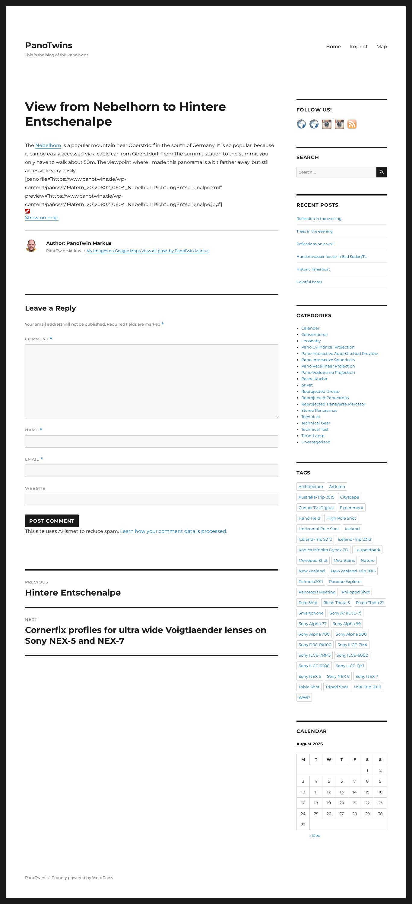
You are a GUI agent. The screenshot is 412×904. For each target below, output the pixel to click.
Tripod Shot (336, 686)
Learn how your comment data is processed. (173, 531)
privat (307, 385)
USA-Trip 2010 (367, 686)
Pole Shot (308, 602)
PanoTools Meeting (317, 592)
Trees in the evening (314, 231)
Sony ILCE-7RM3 (315, 655)
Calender (310, 328)
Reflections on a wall (315, 244)
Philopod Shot (356, 592)
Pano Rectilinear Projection (328, 366)
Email (34, 459)
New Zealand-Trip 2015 (353, 570)
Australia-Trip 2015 (316, 497)
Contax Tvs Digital (316, 507)
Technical (310, 416)
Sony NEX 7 (367, 676)
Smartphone (311, 613)
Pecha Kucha (314, 378)
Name (34, 430)
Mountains (344, 560)
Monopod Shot (313, 560)
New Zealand (312, 570)
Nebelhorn (48, 145)
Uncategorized (316, 441)
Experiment (351, 507)
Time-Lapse (313, 435)
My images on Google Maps (114, 250)
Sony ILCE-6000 (352, 655)
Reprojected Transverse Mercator (333, 404)
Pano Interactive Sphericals (328, 359)
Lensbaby (311, 340)
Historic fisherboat (313, 269)
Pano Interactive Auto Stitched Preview (339, 353)
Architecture (311, 486)
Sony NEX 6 (338, 676)
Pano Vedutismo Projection (328, 372)
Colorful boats (309, 282)
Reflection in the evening (318, 218)
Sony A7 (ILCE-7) (345, 613)
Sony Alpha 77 (313, 623)
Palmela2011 (311, 581)
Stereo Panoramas (319, 410)
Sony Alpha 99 (347, 623)
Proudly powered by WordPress (82, 877)
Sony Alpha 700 (314, 634)
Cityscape (349, 497)
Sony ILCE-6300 (314, 665)
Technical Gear (315, 423)
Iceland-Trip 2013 (354, 539)
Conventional (314, 334)
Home (333, 46)
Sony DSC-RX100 (315, 644)
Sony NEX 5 (310, 676)
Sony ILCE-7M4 (352, 644)
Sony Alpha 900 (351, 634)
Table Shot (309, 686)
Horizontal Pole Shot (319, 528)
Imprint (359, 46)
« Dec (314, 835)
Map (381, 46)
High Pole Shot (341, 518)
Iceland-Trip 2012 (315, 539)
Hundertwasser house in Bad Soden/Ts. (331, 256)
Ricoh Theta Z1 (370, 602)
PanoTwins (48, 45)
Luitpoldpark (367, 549)
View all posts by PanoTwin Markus (175, 250)
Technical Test (314, 429)
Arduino (337, 486)
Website (35, 488)
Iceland (352, 528)
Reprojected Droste (320, 391)
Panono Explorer (345, 581)
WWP (304, 697)
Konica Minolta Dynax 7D (323, 549)
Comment (38, 339)
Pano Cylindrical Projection (328, 347)
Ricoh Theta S (336, 602)
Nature (368, 560)
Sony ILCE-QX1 (350, 665)
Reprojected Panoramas (325, 397)
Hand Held (309, 518)
